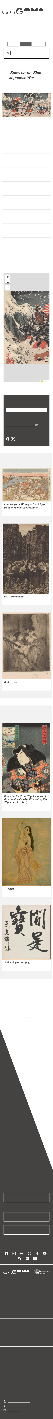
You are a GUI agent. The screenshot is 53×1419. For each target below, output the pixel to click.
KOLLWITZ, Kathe (13, 600)
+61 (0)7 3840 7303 (18, 1401)
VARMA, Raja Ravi (13, 892)
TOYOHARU (10, 511)
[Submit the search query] (5, 53)
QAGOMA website (13, 1331)
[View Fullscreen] (7, 287)
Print (6, 205)
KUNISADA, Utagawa (15, 806)
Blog (30, 1327)
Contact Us (13, 1406)
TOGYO (8, 966)
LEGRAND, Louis (13, 685)
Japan (7, 247)
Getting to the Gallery (19, 1397)
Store (6, 1334)
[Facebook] (7, 438)
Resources (39, 44)
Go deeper (41, 33)
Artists (25, 33)
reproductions (23, 1012)
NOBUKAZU (20, 85)
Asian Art (9, 177)
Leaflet (46, 381)
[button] (7, 276)
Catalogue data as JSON (19, 424)
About (31, 1331)
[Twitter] (13, 438)
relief (6, 219)
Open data (9, 1327)
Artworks (10, 33)
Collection (22, 22)
